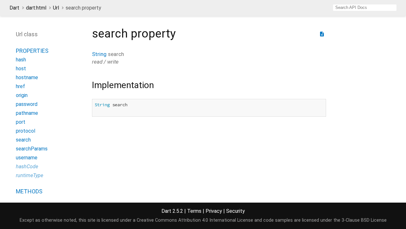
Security (235, 211)
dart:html (36, 8)
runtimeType (29, 175)
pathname (27, 113)
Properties (32, 50)
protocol (25, 131)
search (23, 140)
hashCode (27, 166)
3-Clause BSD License (364, 220)
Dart (14, 8)
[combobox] (364, 7)
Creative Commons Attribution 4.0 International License (195, 220)
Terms (194, 211)
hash (21, 60)
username (26, 158)
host (21, 69)
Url (56, 8)
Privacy (214, 211)
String (99, 54)
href (20, 86)
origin (22, 95)
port (20, 122)
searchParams (32, 149)
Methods (29, 191)
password (26, 104)
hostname (27, 77)
